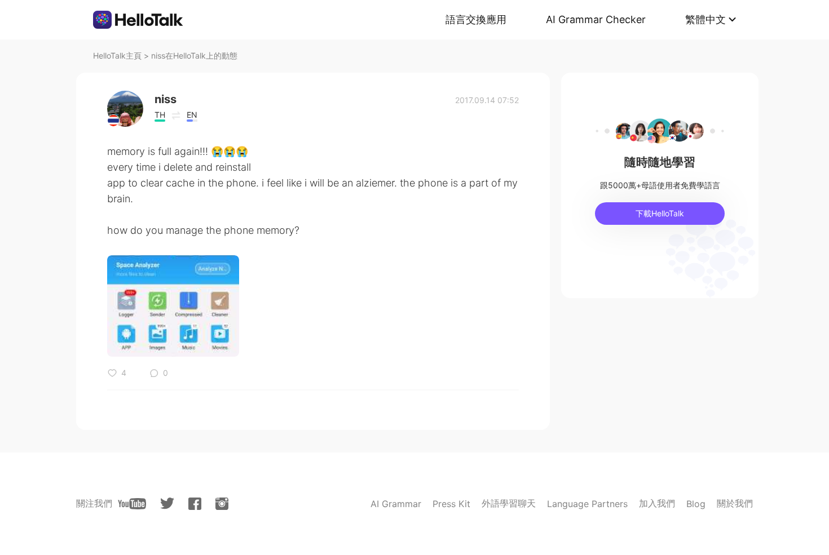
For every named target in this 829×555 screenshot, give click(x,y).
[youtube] (132, 503)
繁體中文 (705, 19)
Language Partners (587, 503)
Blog (695, 503)
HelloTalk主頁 (117, 55)
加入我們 (657, 503)
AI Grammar (396, 503)
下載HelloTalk (660, 213)
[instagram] (221, 504)
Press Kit (451, 503)
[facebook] (194, 504)
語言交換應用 (476, 19)
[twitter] (167, 503)
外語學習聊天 (509, 503)
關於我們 (735, 503)
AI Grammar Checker (596, 19)
